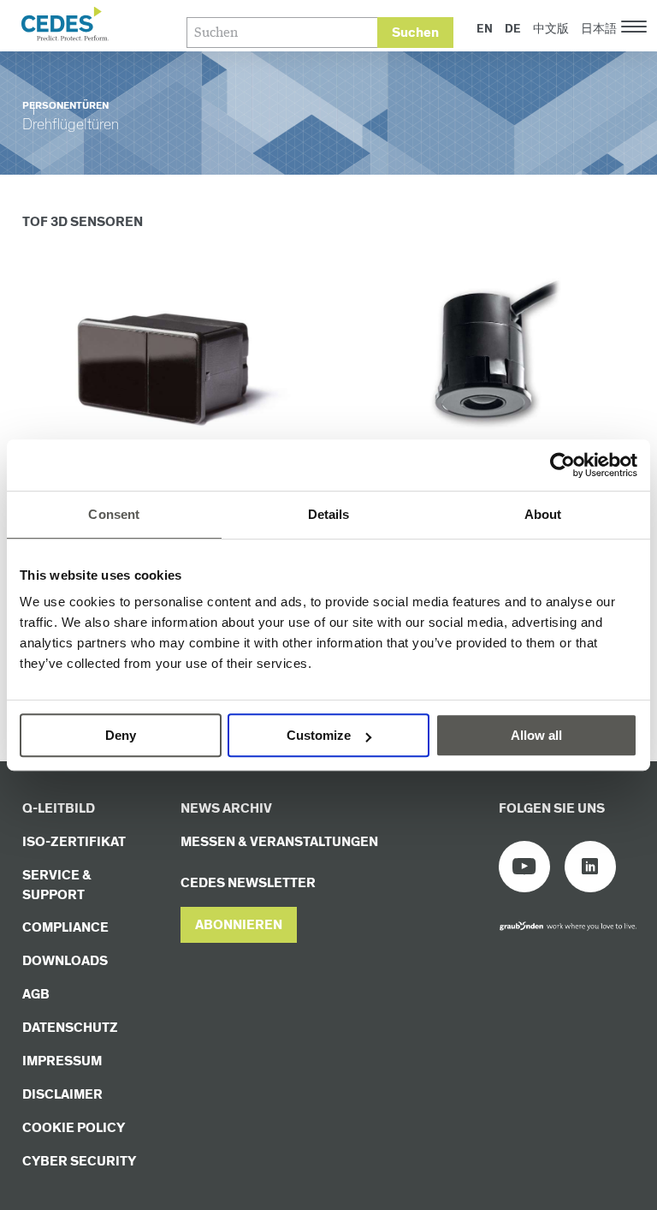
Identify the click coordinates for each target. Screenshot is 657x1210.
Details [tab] (329, 514)
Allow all (536, 735)
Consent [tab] (113, 514)
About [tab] (543, 514)
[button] (239, 925)
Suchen (415, 33)
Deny (120, 735)
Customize (319, 735)
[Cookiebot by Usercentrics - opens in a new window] (562, 465)
